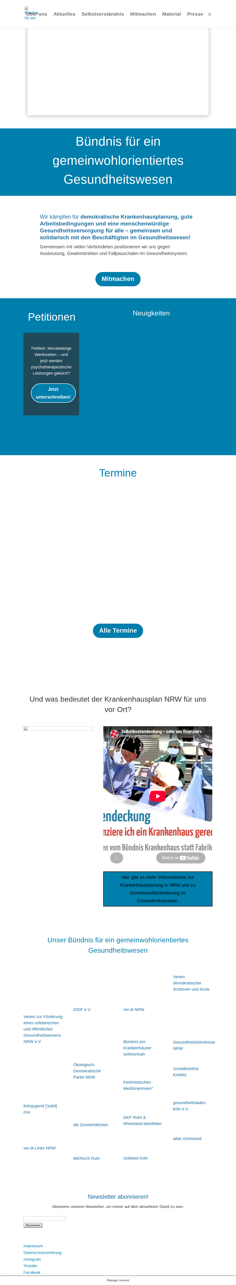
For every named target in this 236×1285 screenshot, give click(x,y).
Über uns (36, 14)
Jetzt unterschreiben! (53, 393)
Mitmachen (143, 14)
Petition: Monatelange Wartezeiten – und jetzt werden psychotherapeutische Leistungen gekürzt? (51, 361)
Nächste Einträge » (196, 443)
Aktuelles (64, 14)
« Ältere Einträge (104, 443)
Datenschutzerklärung (42, 1252)
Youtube (30, 1266)
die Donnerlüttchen (90, 1125)
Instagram (32, 1259)
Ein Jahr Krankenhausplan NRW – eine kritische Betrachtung (150, 342)
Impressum (33, 1246)
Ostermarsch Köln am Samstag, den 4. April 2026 (73, 553)
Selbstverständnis (103, 14)
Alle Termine (118, 630)
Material (171, 14)
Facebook (32, 1272)
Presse (195, 14)
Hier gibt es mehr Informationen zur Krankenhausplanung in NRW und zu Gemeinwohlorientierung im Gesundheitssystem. (157, 889)
